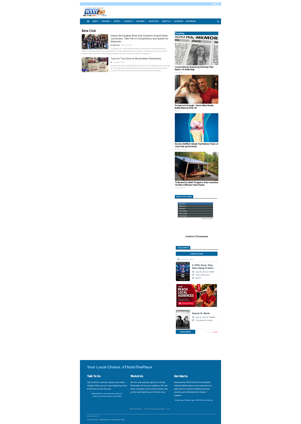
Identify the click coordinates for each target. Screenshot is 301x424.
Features (141, 21)
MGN (122, 420)
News (95, 21)
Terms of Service (92, 420)
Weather (106, 21)
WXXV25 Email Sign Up (204, 400)
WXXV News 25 (98, 12)
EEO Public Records (135, 409)
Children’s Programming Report (154, 409)
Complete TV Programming (196, 236)
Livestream (191, 21)
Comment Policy (104, 420)
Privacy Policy (115, 420)
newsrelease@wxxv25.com (112, 393)
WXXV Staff (116, 45)
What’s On (153, 21)
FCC (168, 409)
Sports (117, 21)
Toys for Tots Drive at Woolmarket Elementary (136, 58)
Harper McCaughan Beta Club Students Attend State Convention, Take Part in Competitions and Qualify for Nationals (139, 38)
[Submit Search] (218, 21)
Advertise (178, 21)
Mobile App (179, 400)
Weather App (189, 400)
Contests (128, 21)
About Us (166, 21)
